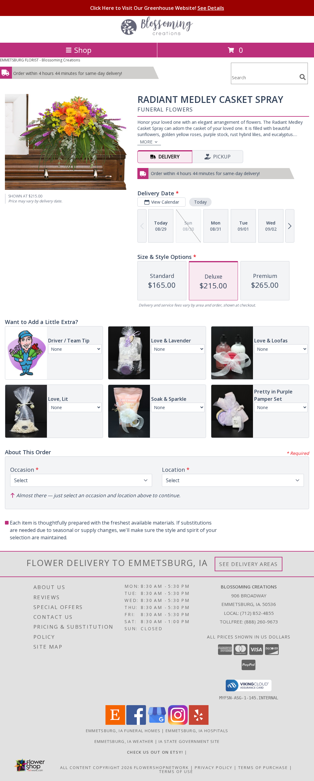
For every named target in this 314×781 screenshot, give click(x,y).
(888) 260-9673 (261, 622)
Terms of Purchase (263, 767)
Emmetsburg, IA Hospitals (197, 730)
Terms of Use (176, 771)
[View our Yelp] (199, 723)
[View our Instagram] (178, 723)
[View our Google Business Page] (157, 723)
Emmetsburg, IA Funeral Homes (123, 730)
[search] (303, 77)
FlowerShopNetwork (161, 767)
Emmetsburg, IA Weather (124, 741)
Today (200, 202)
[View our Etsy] (115, 723)
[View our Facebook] (136, 723)
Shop (82, 50)
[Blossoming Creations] (157, 34)
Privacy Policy (213, 767)
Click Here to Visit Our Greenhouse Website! (157, 8)
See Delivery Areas (248, 564)
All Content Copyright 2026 (96, 767)
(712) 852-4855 (257, 613)
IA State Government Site (189, 741)
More (146, 142)
